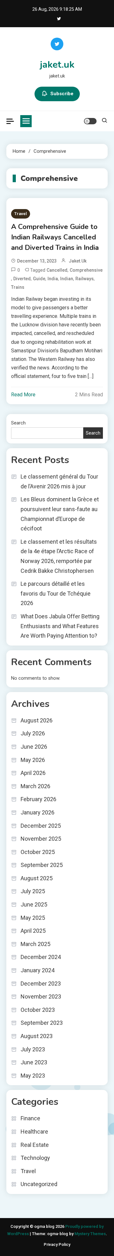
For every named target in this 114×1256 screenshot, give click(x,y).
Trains (17, 287)
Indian (66, 278)
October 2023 (38, 1009)
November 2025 (41, 838)
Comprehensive (86, 270)
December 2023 (41, 983)
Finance (30, 1118)
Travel (20, 213)
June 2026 (34, 746)
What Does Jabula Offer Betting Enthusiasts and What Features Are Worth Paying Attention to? (60, 626)
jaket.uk (57, 64)
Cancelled (57, 270)
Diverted (22, 278)
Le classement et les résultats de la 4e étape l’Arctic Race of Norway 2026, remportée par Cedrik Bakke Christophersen (59, 556)
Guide (39, 278)
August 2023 (37, 1036)
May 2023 (33, 1075)
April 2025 (33, 930)
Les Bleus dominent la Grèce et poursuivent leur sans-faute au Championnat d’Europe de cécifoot (60, 514)
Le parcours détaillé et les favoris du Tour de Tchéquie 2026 (56, 593)
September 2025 (42, 865)
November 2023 (41, 996)
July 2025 (33, 891)
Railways (84, 278)
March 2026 (35, 786)
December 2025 (41, 825)
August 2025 (37, 878)
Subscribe (61, 93)
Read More (23, 395)
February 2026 (38, 799)
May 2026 (33, 760)
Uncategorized (39, 1184)
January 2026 (37, 812)
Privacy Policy (57, 1244)
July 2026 (33, 733)
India (53, 278)
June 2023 (34, 1062)
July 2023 (33, 1049)
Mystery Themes (90, 1233)
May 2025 (33, 917)
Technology (35, 1157)
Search (18, 423)
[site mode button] (90, 121)
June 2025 (34, 904)
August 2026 (37, 720)
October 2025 (38, 852)
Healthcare (34, 1131)
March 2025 (35, 944)
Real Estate (35, 1145)
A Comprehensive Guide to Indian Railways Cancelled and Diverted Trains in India (55, 237)
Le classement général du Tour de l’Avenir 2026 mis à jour (59, 481)
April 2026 (33, 773)
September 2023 (42, 1022)
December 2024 (41, 957)
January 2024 (37, 970)
